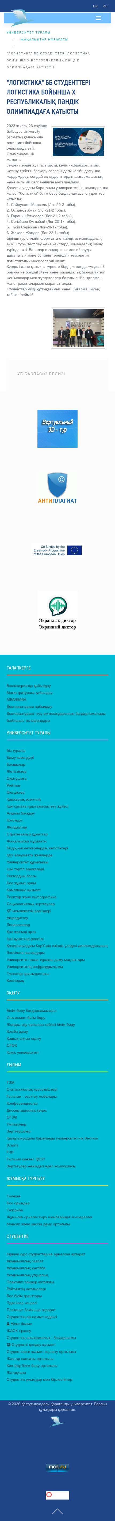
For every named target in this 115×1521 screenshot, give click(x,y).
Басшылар (16, 764)
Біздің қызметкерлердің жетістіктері (37, 848)
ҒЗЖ (10, 1082)
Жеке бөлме (20, 1324)
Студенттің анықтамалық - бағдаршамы (41, 1337)
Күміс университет (23, 1052)
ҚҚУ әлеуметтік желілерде (29, 855)
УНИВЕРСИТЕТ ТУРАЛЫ (29, 32)
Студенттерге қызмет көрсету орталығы (41, 1351)
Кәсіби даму (17, 1031)
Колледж (14, 820)
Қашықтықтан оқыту (24, 1038)
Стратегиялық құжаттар (27, 834)
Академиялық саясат (25, 1261)
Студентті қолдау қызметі (32, 1344)
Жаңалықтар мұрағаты (44, 39)
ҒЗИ (10, 1152)
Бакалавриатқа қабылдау (29, 685)
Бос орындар (18, 1203)
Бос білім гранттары (24, 1296)
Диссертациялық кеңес (27, 1110)
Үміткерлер (16, 1124)
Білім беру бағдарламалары (31, 1010)
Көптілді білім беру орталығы (32, 1365)
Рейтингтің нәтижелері (26, 1289)
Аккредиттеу (17, 918)
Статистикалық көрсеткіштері (32, 1089)
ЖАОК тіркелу (19, 1330)
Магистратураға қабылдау (29, 692)
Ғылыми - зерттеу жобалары (32, 1096)
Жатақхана (16, 1372)
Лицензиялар (18, 925)
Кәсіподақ (15, 980)
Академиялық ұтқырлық (27, 1275)
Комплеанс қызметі (23, 890)
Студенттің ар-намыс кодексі (32, 1317)
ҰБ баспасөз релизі (41, 374)
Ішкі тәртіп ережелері (25, 869)
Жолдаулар (17, 827)
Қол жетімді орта (21, 932)
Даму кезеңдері (20, 757)
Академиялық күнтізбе (26, 1268)
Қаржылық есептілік (24, 799)
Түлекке (14, 1196)
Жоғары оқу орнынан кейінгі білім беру (41, 1024)
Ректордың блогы (22, 876)
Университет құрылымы (27, 862)
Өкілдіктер (16, 792)
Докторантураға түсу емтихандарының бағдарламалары (56, 713)
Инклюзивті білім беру (26, 1017)
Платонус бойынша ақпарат (31, 1310)
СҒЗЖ (12, 1117)
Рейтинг (13, 785)
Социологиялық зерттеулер (31, 904)
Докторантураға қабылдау (29, 706)
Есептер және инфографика (31, 897)
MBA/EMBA (16, 699)
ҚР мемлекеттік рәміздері (29, 911)
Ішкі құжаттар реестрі (25, 939)
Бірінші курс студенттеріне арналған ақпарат (46, 1254)
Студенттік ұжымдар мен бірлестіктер (39, 1379)
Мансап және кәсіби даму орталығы (38, 1224)
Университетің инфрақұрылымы (35, 966)
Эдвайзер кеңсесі (22, 1303)
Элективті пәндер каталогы (30, 1282)
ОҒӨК (12, 1045)
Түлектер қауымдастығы (28, 973)
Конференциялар (22, 1103)
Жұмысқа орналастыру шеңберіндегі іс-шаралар (49, 1217)
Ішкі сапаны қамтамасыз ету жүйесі (37, 806)
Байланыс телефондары (28, 720)
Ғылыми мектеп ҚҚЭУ (26, 1159)
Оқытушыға (16, 778)
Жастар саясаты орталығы (30, 1358)
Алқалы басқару (21, 813)
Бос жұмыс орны (21, 883)
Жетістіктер (16, 771)
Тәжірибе (15, 1210)
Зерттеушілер (18, 1131)
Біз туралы (16, 750)
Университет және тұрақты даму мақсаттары (46, 959)
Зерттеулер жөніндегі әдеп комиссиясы (41, 1166)
